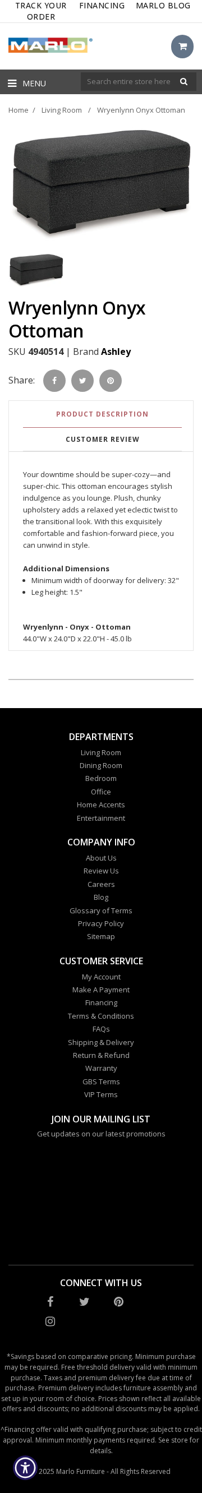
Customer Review (103, 439)
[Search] (183, 81)
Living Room (62, 110)
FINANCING (102, 5)
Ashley (116, 351)
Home (18, 110)
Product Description (102, 414)
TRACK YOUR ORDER (41, 11)
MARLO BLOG (163, 5)
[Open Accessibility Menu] (25, 1468)
